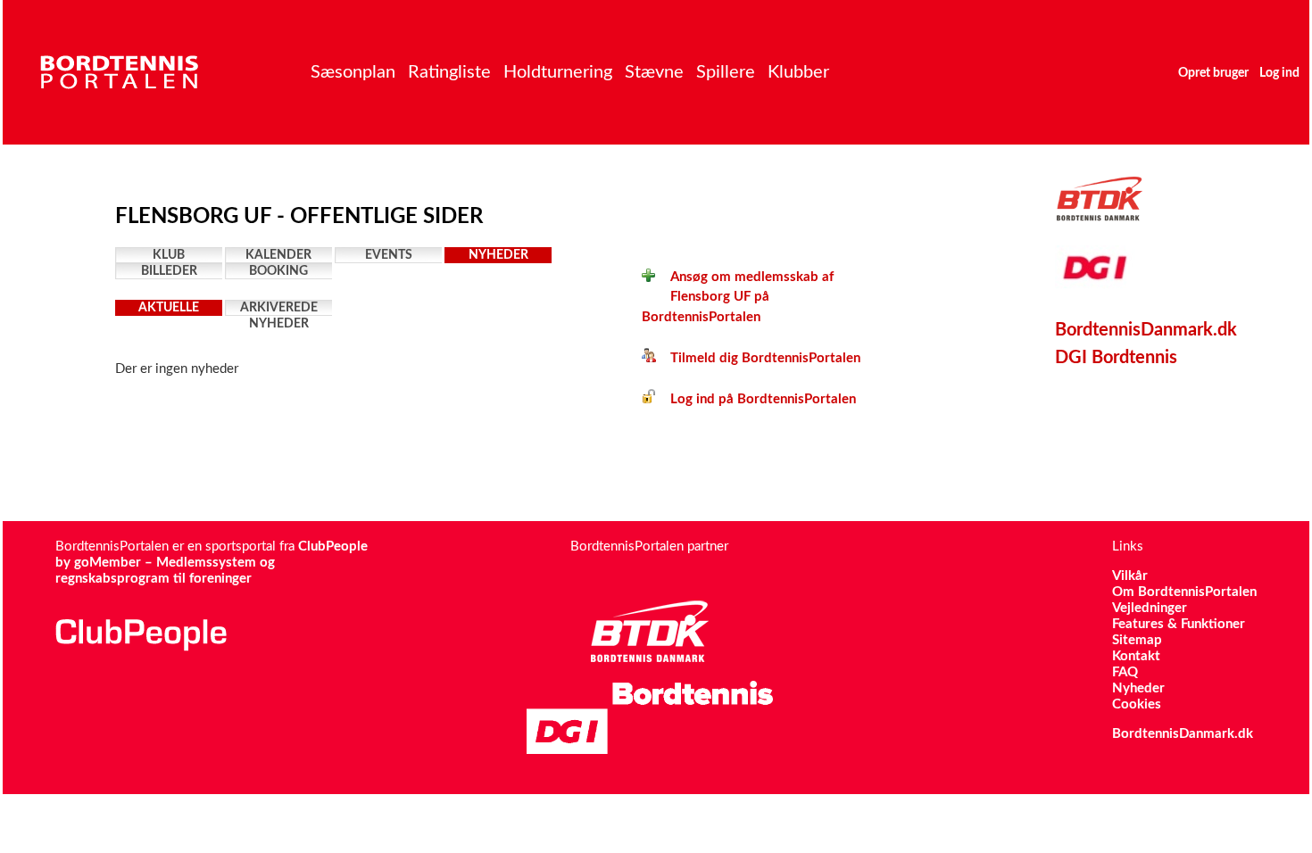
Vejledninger (1149, 608)
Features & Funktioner (1178, 624)
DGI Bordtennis (1116, 358)
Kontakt (1136, 656)
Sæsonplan (353, 72)
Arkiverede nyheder (279, 309)
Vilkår (1130, 576)
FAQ (1125, 672)
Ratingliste (449, 72)
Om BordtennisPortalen (1184, 592)
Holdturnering (557, 72)
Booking (278, 271)
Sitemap (1137, 640)
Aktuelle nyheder (168, 309)
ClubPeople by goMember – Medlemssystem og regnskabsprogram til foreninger (211, 562)
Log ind (1279, 73)
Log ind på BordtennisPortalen (756, 399)
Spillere (725, 72)
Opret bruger (1213, 73)
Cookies (1136, 704)
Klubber (798, 72)
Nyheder (498, 255)
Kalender (278, 255)
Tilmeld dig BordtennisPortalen (758, 358)
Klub (169, 255)
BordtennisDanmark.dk (1146, 330)
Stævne (654, 72)
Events (388, 255)
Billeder (169, 271)
